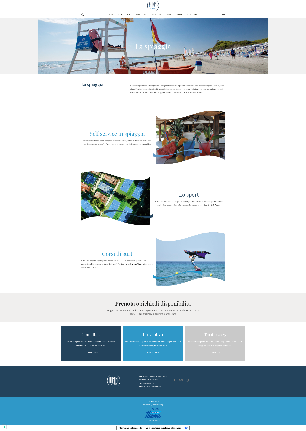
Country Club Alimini (212, 205)
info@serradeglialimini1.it (152, 386)
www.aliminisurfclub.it (133, 264)
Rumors (155, 401)
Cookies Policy (158, 405)
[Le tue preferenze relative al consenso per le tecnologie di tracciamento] (4, 427)
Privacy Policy (147, 405)
